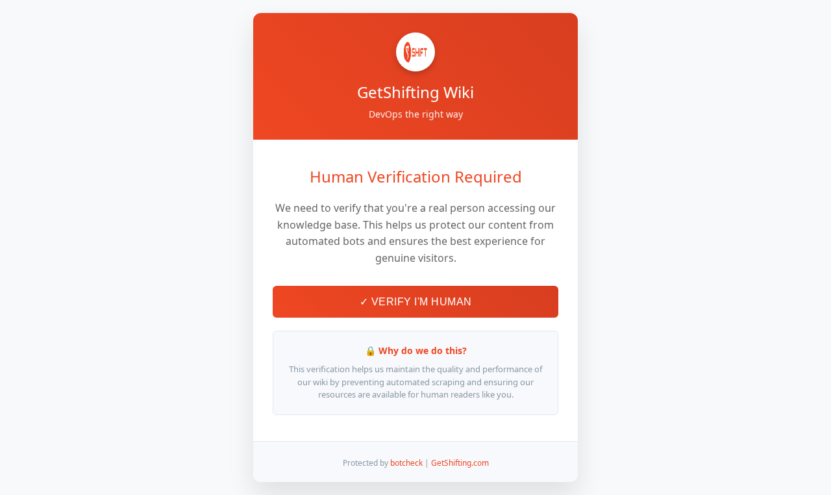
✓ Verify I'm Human (416, 301)
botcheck (406, 462)
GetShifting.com (460, 462)
